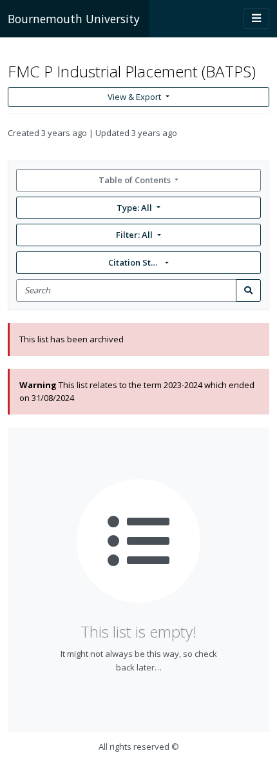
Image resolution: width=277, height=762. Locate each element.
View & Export (134, 97)
